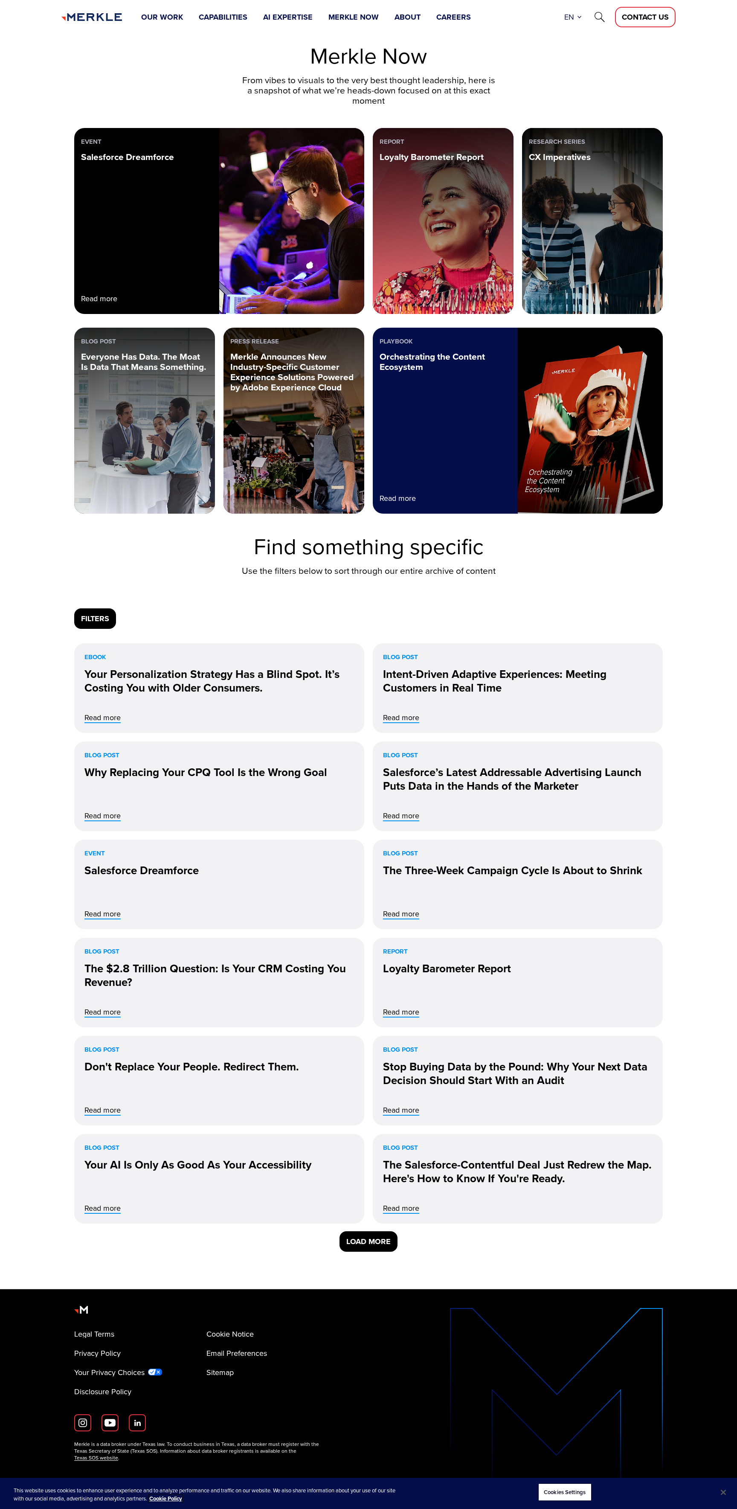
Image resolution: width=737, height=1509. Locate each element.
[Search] (600, 17)
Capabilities (223, 17)
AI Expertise (288, 17)
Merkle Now (353, 17)
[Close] (723, 1492)
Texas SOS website (96, 1457)
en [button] (569, 17)
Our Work (162, 17)
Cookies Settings (565, 1492)
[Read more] (219, 688)
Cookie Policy (165, 1499)
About (408, 17)
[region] (368, 1493)
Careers (453, 17)
